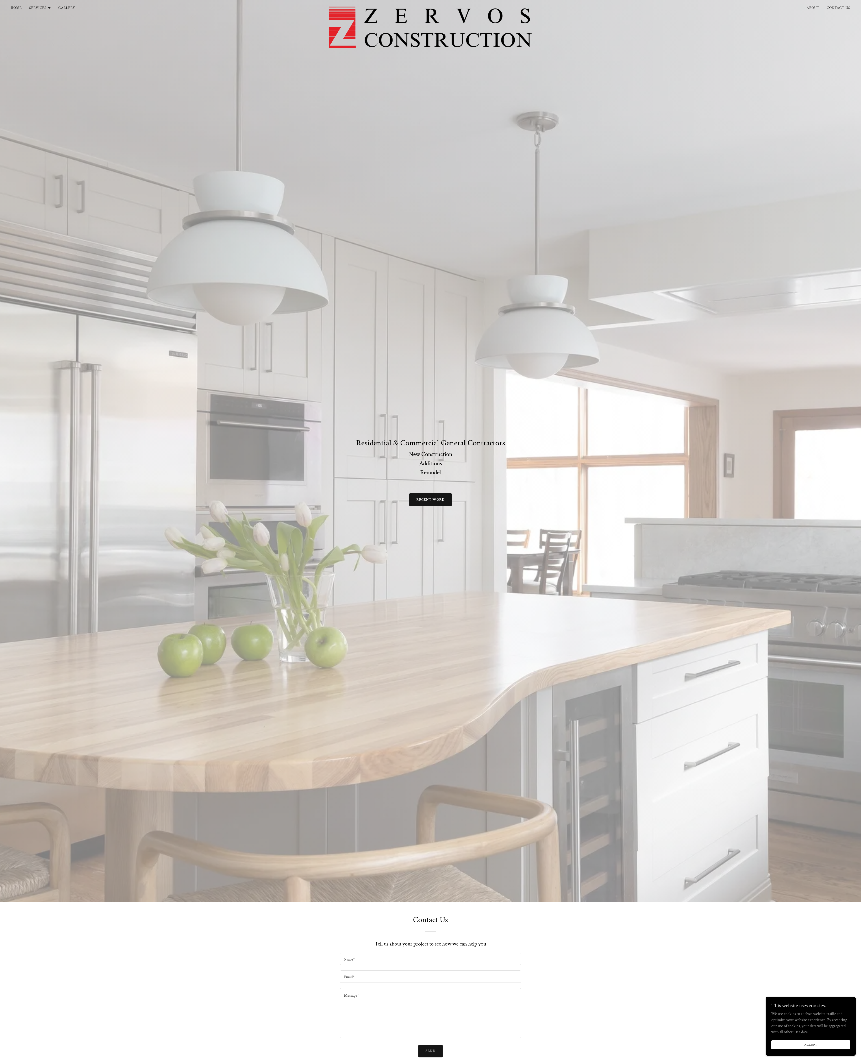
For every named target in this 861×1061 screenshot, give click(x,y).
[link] (430, 7)
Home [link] (16, 8)
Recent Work (430, 499)
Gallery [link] (66, 8)
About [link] (813, 8)
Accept (810, 1045)
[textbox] (430, 959)
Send (431, 1051)
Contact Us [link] (838, 8)
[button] (40, 8)
